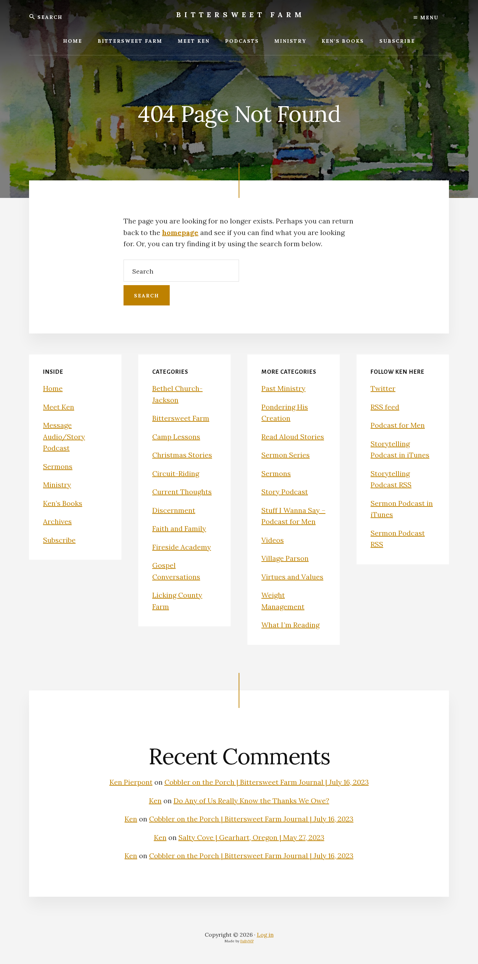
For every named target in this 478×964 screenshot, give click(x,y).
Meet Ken (58, 406)
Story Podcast (284, 491)
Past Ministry (283, 388)
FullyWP (247, 941)
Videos (272, 540)
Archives (57, 521)
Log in (265, 934)
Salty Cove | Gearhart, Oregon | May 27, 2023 (251, 837)
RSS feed (385, 406)
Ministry (57, 484)
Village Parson (285, 558)
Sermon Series (285, 454)
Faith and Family (179, 528)
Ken (155, 800)
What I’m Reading (290, 624)
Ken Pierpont (131, 782)
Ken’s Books (62, 503)
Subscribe (59, 540)
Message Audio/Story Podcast (64, 436)
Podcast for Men (398, 425)
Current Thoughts (182, 491)
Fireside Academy (181, 547)
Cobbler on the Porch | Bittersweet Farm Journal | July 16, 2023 (266, 782)
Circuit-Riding (175, 473)
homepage (180, 232)
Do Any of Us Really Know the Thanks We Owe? (251, 800)
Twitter (383, 388)
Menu (428, 17)
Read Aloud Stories (292, 436)
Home (53, 388)
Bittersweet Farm (240, 14)
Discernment (173, 510)
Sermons (57, 466)
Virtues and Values (292, 576)
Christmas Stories (182, 454)
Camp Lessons (176, 436)
